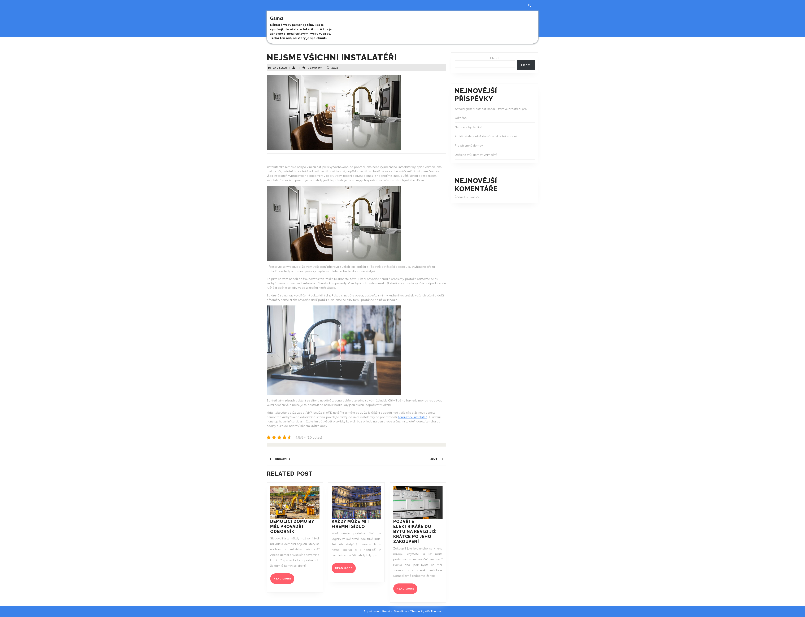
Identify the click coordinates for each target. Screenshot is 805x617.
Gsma (276, 18)
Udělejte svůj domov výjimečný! (476, 155)
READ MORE (284, 580)
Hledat (494, 58)
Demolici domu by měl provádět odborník (292, 526)
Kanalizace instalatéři (412, 417)
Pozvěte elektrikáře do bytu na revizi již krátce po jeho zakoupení (414, 531)
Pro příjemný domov (469, 145)
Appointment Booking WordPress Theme (392, 611)
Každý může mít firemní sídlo (351, 524)
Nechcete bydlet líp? (468, 127)
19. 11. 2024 (280, 67)
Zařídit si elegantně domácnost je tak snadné (486, 136)
